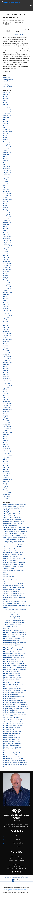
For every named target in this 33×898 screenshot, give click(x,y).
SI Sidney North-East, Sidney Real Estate (14, 667)
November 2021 (7, 195)
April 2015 (5, 349)
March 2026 (6, 104)
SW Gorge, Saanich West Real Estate (13, 700)
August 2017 (6, 294)
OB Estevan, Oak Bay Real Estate (12, 615)
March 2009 (6, 491)
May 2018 (5, 277)
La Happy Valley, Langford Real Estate (13, 587)
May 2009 (5, 487)
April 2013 (5, 395)
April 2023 (5, 162)
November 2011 (7, 428)
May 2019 (5, 254)
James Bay (5, 574)
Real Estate (6, 628)
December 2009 (7, 473)
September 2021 (7, 199)
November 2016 (7, 312)
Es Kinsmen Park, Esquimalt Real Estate (14, 558)
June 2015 (5, 345)
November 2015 (7, 335)
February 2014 (7, 376)
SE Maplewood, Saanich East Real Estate (14, 653)
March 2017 (6, 304)
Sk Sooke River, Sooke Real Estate (12, 683)
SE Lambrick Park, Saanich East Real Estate (15, 652)
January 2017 (6, 308)
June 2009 (5, 485)
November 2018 (7, 265)
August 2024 (6, 133)
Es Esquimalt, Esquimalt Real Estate (13, 552)
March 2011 (6, 444)
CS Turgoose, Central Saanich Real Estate (14, 535)
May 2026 (5, 100)
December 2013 (7, 380)
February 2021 (6, 213)
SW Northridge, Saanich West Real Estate (14, 702)
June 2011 (5, 438)
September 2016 (7, 316)
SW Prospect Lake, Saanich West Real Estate (15, 706)
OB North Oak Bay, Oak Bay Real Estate (14, 620)
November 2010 (7, 452)
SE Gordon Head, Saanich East (11, 644)
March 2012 (6, 421)
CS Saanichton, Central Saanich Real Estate (15, 531)
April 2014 (5, 372)
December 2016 (7, 310)
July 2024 (5, 135)
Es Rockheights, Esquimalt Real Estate (13, 564)
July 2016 (5, 320)
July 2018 (5, 273)
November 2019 (7, 242)
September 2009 (7, 479)
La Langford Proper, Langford (11, 591)
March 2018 (6, 281)
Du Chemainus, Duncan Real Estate (12, 539)
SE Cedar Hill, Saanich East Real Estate (13, 638)
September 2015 (7, 339)
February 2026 (7, 106)
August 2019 (6, 248)
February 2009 (7, 493)
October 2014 (6, 360)
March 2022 (6, 187)
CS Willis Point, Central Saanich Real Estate (15, 537)
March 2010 (6, 467)
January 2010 (6, 471)
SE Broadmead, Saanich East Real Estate (14, 632)
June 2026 (5, 98)
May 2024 (5, 139)
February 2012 (6, 423)
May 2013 (5, 393)
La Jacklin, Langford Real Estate (11, 589)
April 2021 (5, 209)
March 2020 (6, 234)
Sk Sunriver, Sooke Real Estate (11, 687)
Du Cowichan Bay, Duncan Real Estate (13, 541)
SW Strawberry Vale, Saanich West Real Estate (15, 708)
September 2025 (7, 115)
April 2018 (5, 279)
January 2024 (6, 145)
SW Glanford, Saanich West (10, 694)
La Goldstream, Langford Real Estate (13, 585)
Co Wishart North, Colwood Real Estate (13, 521)
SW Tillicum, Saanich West (10, 710)
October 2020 (6, 220)
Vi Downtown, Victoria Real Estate (12, 722)
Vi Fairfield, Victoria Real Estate (11, 727)
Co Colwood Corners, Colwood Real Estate (14, 504)
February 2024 (7, 143)
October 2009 (6, 477)
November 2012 (7, 405)
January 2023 (6, 168)
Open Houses (6, 83)
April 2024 (5, 141)
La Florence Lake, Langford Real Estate (14, 584)
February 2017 (6, 306)
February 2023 (7, 166)
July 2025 (5, 119)
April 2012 (5, 419)
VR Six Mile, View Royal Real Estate (12, 757)
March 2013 (6, 397)
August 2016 (6, 318)
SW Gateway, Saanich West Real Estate (13, 692)
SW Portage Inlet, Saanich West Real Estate (15, 704)
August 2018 (6, 271)
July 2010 (5, 459)
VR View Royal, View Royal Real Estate (13, 758)
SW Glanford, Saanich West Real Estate (13, 696)
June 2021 (5, 205)
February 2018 (7, 283)
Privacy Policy (8, 877)
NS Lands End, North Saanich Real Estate (14, 611)
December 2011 (7, 426)
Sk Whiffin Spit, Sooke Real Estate (12, 689)
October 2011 (6, 430)
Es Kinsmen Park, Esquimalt (10, 556)
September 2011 (7, 432)
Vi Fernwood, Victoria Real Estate (12, 731)
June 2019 (5, 252)
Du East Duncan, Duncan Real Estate (13, 543)
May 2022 (5, 184)
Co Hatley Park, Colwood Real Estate (13, 512)
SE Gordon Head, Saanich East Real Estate (14, 646)
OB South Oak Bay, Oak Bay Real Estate (14, 622)
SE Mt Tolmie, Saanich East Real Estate (13, 657)
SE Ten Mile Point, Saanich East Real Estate (15, 665)
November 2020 (7, 219)
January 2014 (6, 378)
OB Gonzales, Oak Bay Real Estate (12, 617)
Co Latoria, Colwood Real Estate (11, 516)
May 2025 (5, 123)
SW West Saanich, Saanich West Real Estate (15, 714)
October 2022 (6, 174)
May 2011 (5, 440)
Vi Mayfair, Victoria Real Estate (11, 741)
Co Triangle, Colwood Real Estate (12, 519)
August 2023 (6, 154)
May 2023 (5, 160)
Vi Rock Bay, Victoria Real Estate (12, 745)
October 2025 (6, 114)
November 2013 (7, 382)
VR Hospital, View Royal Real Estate (12, 755)
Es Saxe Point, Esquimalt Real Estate (13, 566)
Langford (5, 599)
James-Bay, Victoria (8, 578)
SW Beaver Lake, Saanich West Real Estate (14, 690)
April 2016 (5, 325)
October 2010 (6, 454)
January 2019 (6, 261)
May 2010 (5, 463)
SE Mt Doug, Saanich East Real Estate (13, 655)
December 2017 (7, 287)
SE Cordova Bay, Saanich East (11, 640)
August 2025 (6, 117)
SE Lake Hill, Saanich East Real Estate (13, 650)
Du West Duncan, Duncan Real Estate (13, 547)
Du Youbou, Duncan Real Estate (11, 549)
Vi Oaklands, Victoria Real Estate (12, 743)
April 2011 (5, 442)
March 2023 (6, 164)
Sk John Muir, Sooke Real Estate (11, 675)
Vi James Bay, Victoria (9, 735)
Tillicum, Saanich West (9, 716)
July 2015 (5, 343)
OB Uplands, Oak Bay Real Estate (12, 624)
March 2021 (6, 211)
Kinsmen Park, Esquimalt (10, 580)
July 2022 (5, 180)
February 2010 (7, 469)
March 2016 (6, 327)
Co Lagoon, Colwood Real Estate (11, 514)
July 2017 (5, 296)
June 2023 (5, 158)
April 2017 (5, 302)
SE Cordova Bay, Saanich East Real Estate (14, 642)
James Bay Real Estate (9, 576)
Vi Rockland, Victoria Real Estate (12, 747)
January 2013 (6, 401)
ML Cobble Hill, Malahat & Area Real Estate (14, 601)
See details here (19, 34)
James (4, 572)
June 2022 (5, 182)
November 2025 (7, 112)
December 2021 (7, 193)
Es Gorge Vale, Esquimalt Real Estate (13, 554)
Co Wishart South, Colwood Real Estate (13, 523)
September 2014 (7, 362)
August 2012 (6, 411)
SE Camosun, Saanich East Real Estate (13, 636)
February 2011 (6, 446)
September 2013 (7, 386)
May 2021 (5, 207)
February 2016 (7, 329)
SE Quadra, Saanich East (9, 659)
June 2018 (5, 275)
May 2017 (5, 300)
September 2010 (7, 456)
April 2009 (5, 489)
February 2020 (7, 236)
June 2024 (5, 137)
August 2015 (6, 341)
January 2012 (6, 425)
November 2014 (7, 358)
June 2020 (5, 228)
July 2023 (5, 156)
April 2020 (5, 232)
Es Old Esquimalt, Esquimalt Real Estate (14, 562)
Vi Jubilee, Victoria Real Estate (11, 739)
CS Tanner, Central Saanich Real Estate (13, 533)
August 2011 (6, 434)
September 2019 (7, 246)
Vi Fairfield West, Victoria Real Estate (13, 725)
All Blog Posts (6, 77)
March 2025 (6, 127)
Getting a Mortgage (8, 79)
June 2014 (5, 368)
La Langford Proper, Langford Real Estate (14, 593)
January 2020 (6, 238)
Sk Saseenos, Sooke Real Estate (11, 679)
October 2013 (6, 384)
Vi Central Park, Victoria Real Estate (12, 720)
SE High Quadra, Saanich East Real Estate (14, 648)
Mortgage (5, 607)
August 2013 (6, 388)
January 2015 (6, 354)
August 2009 (6, 481)
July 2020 (5, 226)
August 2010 (6, 458)
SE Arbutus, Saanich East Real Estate (13, 630)
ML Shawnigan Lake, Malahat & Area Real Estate (16, 605)
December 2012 (7, 403)
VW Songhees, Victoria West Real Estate (14, 760)
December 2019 (7, 240)
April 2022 (5, 185)
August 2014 (6, 364)
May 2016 (5, 323)
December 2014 (7, 356)
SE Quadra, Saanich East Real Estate (13, 661)
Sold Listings (6, 85)
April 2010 (5, 465)
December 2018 (7, 263)
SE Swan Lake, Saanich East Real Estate (14, 663)
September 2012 (7, 409)
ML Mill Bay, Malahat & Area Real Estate (14, 603)
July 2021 (5, 203)
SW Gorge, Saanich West (9, 698)
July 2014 (5, 366)
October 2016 (6, 314)
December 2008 (7, 496)
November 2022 (7, 172)
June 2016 (5, 321)
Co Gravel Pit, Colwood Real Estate (12, 508)
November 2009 (7, 475)
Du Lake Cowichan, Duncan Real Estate (13, 545)
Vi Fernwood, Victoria (8, 729)
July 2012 (5, 413)
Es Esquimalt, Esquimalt (9, 551)
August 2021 (6, 201)
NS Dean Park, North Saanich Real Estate (14, 609)
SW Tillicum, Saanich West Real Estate (13, 712)
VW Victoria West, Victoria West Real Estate (15, 762)
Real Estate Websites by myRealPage (20, 877)
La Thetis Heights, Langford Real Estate (14, 597)
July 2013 (5, 389)
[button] (12, 871)
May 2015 (5, 347)
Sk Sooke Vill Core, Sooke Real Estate (13, 685)
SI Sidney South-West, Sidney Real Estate (14, 669)
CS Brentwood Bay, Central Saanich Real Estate (16, 527)
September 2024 (7, 131)
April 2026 (5, 102)
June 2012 (5, 415)
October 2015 (6, 337)
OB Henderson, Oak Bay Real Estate (13, 619)
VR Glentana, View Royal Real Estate (13, 753)
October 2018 (6, 267)
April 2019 (5, 255)
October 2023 (6, 150)
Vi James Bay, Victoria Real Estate (15, 22)
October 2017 (6, 290)
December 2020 (7, 217)
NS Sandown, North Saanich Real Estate (14, 613)
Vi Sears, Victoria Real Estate (11, 749)
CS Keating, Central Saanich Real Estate (14, 529)
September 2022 (7, 176)
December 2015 (7, 333)
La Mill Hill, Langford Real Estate (12, 595)
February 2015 (6, 353)
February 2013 (6, 399)
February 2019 (7, 259)
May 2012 (5, 417)
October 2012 (6, 407)
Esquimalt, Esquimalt (8, 568)
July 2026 (5, 96)
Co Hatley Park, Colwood (9, 510)
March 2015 (6, 351)
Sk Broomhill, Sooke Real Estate (11, 673)
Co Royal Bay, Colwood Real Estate (12, 518)
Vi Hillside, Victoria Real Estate (11, 733)
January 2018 (6, 285)
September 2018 (7, 269)
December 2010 (7, 450)
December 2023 (7, 147)
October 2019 (6, 244)
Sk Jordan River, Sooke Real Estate (12, 677)
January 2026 (6, 108)
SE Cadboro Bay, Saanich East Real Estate (14, 634)
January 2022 (6, 191)
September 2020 (7, 222)
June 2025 (5, 121)
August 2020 (6, 224)
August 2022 (6, 178)
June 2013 (5, 391)
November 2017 (7, 288)
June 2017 (5, 298)
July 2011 (5, 436)
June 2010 (5, 461)
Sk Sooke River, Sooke (9, 681)
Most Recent (6, 92)
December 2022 (7, 170)
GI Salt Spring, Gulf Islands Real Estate (13, 570)
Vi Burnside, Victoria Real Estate (12, 718)
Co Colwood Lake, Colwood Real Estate (13, 506)
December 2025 (7, 110)
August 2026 (6, 94)
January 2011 (6, 448)
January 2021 (6, 215)
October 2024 (6, 129)
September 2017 (7, 292)
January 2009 (6, 494)
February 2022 (7, 189)
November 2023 (7, 149)
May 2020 (5, 230)
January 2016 (6, 331)
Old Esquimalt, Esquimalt (10, 626)
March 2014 (6, 374)
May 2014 (5, 370)
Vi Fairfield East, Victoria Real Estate (13, 724)
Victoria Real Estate (8, 87)
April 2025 (5, 125)
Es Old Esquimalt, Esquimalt (10, 560)
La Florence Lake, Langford (10, 582)
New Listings (6, 81)
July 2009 (5, 483)
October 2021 (6, 197)
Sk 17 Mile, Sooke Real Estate (11, 671)
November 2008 (7, 498)
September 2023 (7, 152)
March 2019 (6, 257)
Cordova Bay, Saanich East (10, 525)
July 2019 (5, 250)
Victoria (5, 751)
